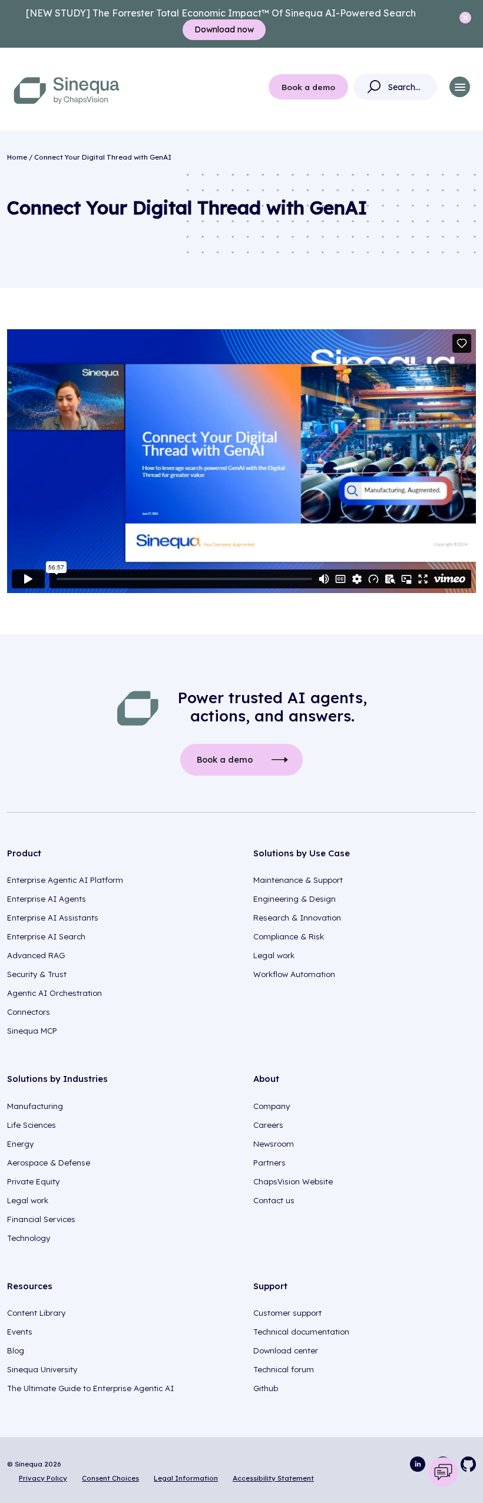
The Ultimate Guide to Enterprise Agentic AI (90, 1388)
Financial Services (41, 1219)
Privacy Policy (43, 1478)
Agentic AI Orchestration (54, 993)
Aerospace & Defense (48, 1162)
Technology (28, 1238)
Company (271, 1106)
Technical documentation (301, 1331)
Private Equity (33, 1181)
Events (19, 1331)
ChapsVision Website (293, 1181)
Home (17, 157)
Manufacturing (35, 1106)
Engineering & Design (294, 898)
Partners (269, 1162)
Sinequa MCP (32, 1030)
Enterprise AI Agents (46, 898)
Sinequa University (42, 1369)
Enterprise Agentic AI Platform (65, 880)
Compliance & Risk (288, 936)
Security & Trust (37, 974)
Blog (15, 1350)
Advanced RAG (36, 955)
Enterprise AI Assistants (52, 917)
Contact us (274, 1200)
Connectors (28, 1012)
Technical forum (283, 1369)
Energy (20, 1143)
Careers (268, 1125)
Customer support (287, 1312)
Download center (285, 1350)
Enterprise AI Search (46, 936)
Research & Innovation (297, 917)
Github (265, 1388)
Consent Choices (110, 1478)
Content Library (36, 1312)
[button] (459, 87)
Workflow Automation (294, 974)
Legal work (274, 955)
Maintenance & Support (298, 880)
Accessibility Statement (273, 1478)
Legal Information (186, 1478)
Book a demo (308, 87)
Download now (224, 29)
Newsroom (273, 1143)
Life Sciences (31, 1125)
